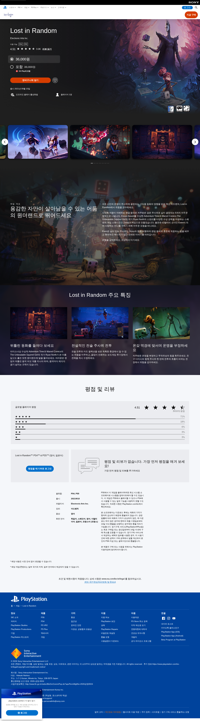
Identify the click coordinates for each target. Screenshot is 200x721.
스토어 (11, 7)
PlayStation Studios (19, 625)
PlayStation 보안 (108, 621)
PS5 (19, 7)
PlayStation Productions (21, 629)
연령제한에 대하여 (139, 629)
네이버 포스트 (167, 624)
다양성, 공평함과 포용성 (81, 629)
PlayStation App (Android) (172, 636)
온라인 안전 (76, 625)
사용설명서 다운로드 (110, 641)
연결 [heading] (163, 613)
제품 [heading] (43, 613)
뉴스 (52, 7)
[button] (39, 468)
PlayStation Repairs (109, 629)
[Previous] (5, 142)
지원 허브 (105, 617)
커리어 (14, 621)
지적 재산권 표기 (138, 625)
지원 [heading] (103, 613)
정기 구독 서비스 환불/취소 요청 (175, 712)
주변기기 (43, 7)
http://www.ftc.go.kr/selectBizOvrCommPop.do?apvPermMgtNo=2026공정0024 (59, 684)
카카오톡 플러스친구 (170, 628)
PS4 (42, 621)
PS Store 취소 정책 (139, 621)
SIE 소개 (14, 617)
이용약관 (135, 617)
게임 (25, 7)
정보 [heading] (13, 613)
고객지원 (61, 7)
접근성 (74, 621)
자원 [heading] (133, 613)
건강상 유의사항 (138, 633)
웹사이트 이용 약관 (131, 712)
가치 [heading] (73, 613)
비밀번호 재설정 (108, 633)
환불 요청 (105, 637)
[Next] (195, 142)
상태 (103, 625)
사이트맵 (155, 712)
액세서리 (45, 633)
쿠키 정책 (145, 712)
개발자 (134, 637)
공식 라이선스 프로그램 (141, 641)
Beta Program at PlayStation (173, 640)
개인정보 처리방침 (113, 712)
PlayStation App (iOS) (170, 632)
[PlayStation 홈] (5, 7)
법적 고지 (99, 712)
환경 (73, 617)
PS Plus (34, 7)
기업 (13, 633)
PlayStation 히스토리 (20, 637)
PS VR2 (44, 625)
